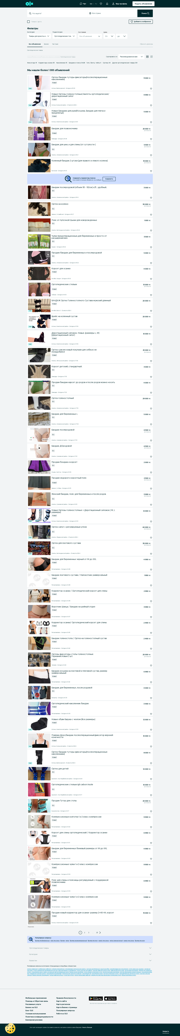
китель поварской (32, 969)
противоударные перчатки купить (129, 973)
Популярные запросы (65, 1010)
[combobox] (58, 13)
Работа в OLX (62, 1014)
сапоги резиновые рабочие (83, 975)
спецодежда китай (97, 973)
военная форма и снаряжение (67, 970)
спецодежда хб (86, 973)
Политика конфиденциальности (39, 1017)
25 (97, 933)
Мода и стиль (37, 57)
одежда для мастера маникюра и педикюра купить (106, 975)
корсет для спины (129, 940)
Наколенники (61, 63)
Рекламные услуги (33, 1004)
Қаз (91, 4)
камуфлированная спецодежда (119, 969)
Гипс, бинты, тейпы (94, 63)
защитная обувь (104, 969)
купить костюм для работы (84, 970)
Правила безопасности (66, 998)
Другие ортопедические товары (124, 63)
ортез (67, 940)
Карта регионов (63, 1004)
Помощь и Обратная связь (37, 1001)
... (92, 933)
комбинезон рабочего (44, 969)
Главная (29, 57)
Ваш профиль (121, 4)
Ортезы (107, 63)
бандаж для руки (93, 940)
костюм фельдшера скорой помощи (130, 972)
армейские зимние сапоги (38, 973)
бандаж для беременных (42, 940)
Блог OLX (29, 1010)
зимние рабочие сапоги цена (101, 970)
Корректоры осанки (47, 63)
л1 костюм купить (69, 975)
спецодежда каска (37, 972)
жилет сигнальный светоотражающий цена (56, 972)
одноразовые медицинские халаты (75, 969)
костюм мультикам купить (111, 973)
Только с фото (36, 22)
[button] (107, 3)
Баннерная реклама (34, 1020)
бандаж (62, 940)
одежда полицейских (58, 969)
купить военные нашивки (136, 969)
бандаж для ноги (140, 940)
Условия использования (36, 1014)
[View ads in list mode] (147, 56)
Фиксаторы (32, 63)
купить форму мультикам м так (93, 972)
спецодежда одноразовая (54, 973)
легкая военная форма (131, 970)
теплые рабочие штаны (56, 975)
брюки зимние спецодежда (40, 975)
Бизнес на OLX (32, 1007)
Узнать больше (87, 1027)
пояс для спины (55, 940)
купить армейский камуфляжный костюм (45, 970)
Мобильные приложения (36, 998)
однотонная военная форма (111, 972)
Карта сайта (61, 1001)
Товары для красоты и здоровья (51, 57)
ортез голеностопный (116, 940)
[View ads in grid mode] (151, 56)
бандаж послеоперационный (78, 940)
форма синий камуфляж (76, 972)
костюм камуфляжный (93, 969)
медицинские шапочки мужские (71, 973)
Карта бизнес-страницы (66, 1007)
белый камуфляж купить (129, 975)
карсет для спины (103, 940)
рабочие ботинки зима (117, 970)
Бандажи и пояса (77, 63)
